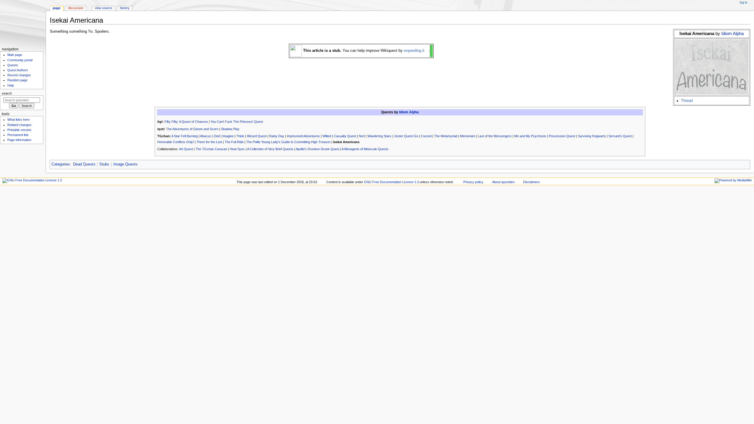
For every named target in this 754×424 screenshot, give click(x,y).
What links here (18, 119)
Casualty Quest (345, 136)
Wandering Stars (379, 136)
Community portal (19, 60)
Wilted (327, 136)
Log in (743, 2)
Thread (687, 101)
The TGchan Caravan (211, 149)
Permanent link (18, 135)
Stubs (104, 164)
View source (103, 8)
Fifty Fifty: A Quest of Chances (186, 121)
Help (10, 85)
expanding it (414, 51)
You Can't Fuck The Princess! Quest (237, 121)
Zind (217, 136)
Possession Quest (562, 136)
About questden (503, 182)
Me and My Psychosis (530, 136)
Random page (17, 80)
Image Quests (125, 164)
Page (56, 8)
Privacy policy (473, 182)
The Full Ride (234, 142)
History (125, 8)
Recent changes (19, 75)
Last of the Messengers (495, 136)
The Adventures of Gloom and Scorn (192, 129)
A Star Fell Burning (184, 136)
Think (240, 136)
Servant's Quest (620, 136)
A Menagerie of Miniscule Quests (365, 149)
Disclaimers (531, 182)
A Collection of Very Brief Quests (270, 149)
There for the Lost (209, 142)
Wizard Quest (257, 136)
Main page (14, 55)
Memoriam (467, 136)
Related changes (19, 125)
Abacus (205, 136)
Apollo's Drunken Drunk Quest (317, 149)
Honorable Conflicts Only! (175, 142)
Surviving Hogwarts (592, 136)
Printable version (19, 130)
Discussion (75, 8)
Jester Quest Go (406, 136)
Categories (61, 164)
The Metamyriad (445, 136)
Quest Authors (17, 70)
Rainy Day (276, 136)
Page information (19, 140)
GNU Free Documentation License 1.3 (391, 182)
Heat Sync (237, 149)
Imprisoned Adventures (303, 136)
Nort (362, 136)
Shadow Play (230, 129)
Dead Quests (84, 164)
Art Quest (186, 149)
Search (7, 93)
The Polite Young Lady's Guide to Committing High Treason (288, 142)
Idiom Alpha (732, 33)
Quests (12, 65)
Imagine (228, 136)
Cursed (426, 136)
